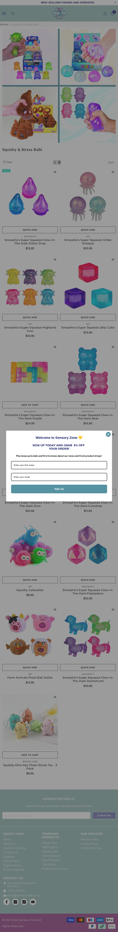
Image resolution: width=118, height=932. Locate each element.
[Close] (108, 434)
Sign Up (59, 489)
